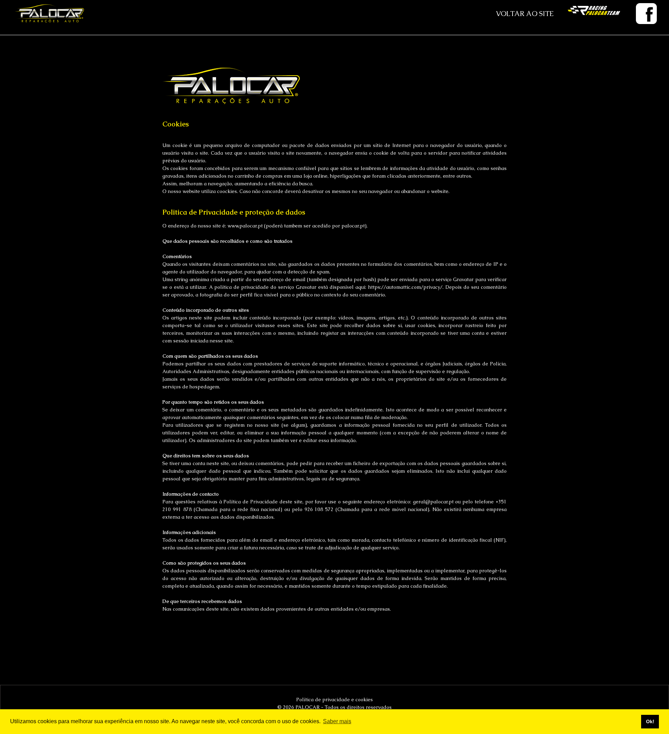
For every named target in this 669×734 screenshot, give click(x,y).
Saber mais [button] (337, 721)
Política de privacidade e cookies (334, 699)
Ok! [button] (650, 721)
